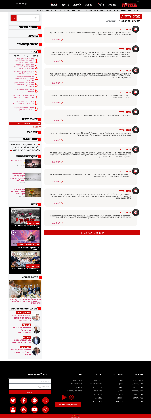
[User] (13, 409)
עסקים (102, 10)
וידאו (121, 380)
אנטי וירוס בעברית (76, 387)
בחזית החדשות (137, 384)
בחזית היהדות (138, 398)
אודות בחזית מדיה (96, 401)
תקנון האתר (98, 398)
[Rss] (23, 409)
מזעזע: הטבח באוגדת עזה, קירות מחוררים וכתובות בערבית (23, 103)
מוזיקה (66, 10)
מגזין (96, 10)
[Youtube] (34, 409)
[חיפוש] (14, 18)
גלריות (120, 391)
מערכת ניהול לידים (75, 384)
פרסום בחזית (77, 380)
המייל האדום (98, 391)
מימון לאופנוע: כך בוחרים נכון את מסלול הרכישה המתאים (24, 73)
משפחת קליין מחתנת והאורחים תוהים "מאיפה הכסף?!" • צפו (23, 97)
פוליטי (116, 10)
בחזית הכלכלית (137, 391)
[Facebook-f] (23, 400)
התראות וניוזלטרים (96, 384)
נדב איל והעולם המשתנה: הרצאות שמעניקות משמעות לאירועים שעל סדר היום (24, 61)
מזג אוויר (49, 10)
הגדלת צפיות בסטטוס (74, 391)
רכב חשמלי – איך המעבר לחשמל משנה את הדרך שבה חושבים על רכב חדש (24, 67)
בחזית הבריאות (137, 387)
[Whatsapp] (45, 400)
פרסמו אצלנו (98, 394)
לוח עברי (40, 10)
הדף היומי (58, 10)
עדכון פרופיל (98, 380)
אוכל (73, 10)
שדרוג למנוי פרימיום (95, 387)
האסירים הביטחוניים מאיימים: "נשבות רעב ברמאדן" (24, 109)
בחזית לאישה (138, 394)
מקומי (109, 10)
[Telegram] (34, 400)
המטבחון (119, 394)
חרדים (123, 10)
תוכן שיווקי (119, 401)
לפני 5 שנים (56, 39)
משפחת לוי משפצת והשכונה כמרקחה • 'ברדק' (24, 91)
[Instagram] (45, 409)
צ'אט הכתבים (133, 10)
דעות (79, 10)
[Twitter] (13, 400)
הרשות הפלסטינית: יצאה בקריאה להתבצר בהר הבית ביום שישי (24, 79)
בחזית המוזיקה (137, 401)
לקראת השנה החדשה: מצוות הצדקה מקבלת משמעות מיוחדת (24, 85)
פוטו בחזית (88, 10)
